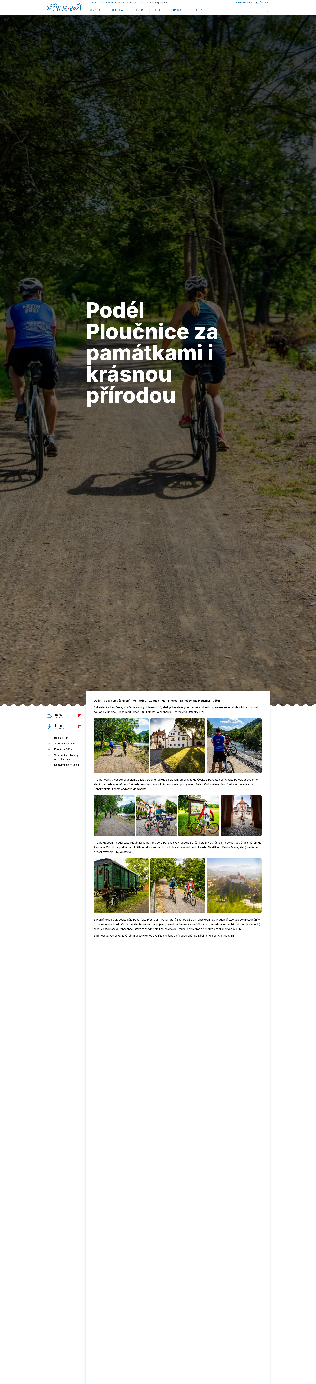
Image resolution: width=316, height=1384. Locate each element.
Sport (101, 2)
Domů (93, 2)
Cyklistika (111, 2)
